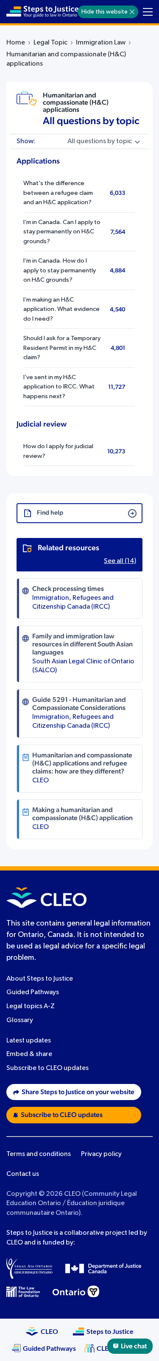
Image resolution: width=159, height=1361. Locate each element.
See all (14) (120, 561)
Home (15, 42)
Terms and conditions (38, 1154)
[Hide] (132, 12)
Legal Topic (50, 42)
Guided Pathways (32, 992)
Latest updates (28, 1040)
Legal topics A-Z (30, 1006)
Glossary (19, 1020)
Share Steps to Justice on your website (78, 1092)
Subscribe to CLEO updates (47, 1068)
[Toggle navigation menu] (148, 12)
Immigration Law (101, 42)
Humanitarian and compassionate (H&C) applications (76, 102)
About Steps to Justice (39, 979)
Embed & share (29, 1054)
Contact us (22, 1174)
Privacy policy (101, 1154)
